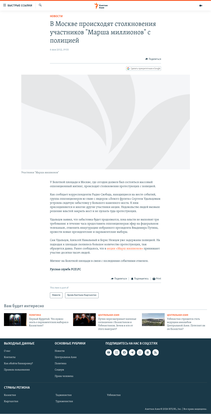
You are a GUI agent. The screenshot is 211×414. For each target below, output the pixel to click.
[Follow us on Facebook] (124, 352)
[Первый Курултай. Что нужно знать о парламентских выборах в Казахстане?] (15, 319)
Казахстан (10, 395)
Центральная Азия (108, 315)
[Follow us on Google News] (148, 352)
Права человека (64, 376)
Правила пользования (17, 370)
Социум (59, 370)
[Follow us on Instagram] (116, 352)
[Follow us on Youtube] (109, 352)
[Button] (153, 59)
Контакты (9, 357)
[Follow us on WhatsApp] (140, 352)
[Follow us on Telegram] (132, 352)
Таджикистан (64, 395)
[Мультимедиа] (201, 5)
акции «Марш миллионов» (125, 248)
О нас (7, 351)
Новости (56, 16)
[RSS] (155, 352)
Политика (35, 315)
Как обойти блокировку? (18, 363)
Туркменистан (64, 401)
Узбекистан (114, 395)
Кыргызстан (11, 401)
